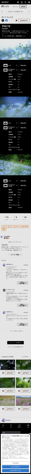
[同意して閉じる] (30, 434)
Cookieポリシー (15, 457)
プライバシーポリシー (19, 458)
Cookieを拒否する (15, 466)
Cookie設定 (15, 463)
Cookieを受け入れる (15, 470)
